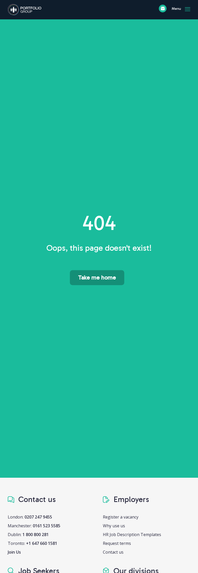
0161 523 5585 (46, 526)
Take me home (97, 277)
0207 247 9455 (38, 517)
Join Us (14, 552)
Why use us (114, 526)
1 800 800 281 (35, 534)
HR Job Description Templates (132, 534)
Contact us (113, 552)
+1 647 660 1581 (41, 543)
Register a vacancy (120, 517)
